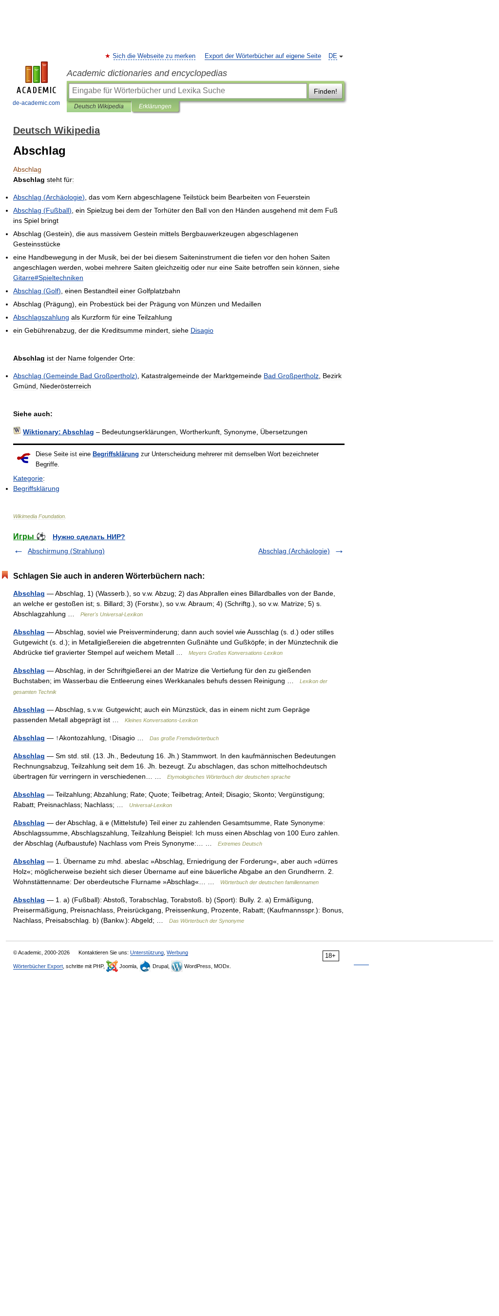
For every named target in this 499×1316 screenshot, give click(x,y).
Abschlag (29, 593)
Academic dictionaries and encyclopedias (147, 73)
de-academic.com (36, 103)
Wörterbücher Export (38, 966)
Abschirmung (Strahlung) (66, 551)
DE (332, 56)
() (49, 197)
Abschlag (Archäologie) (294, 551)
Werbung (177, 952)
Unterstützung (147, 952)
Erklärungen (155, 106)
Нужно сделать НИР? (89, 537)
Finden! (325, 91)
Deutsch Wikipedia (99, 106)
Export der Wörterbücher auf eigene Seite (263, 56)
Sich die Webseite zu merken (154, 56)
